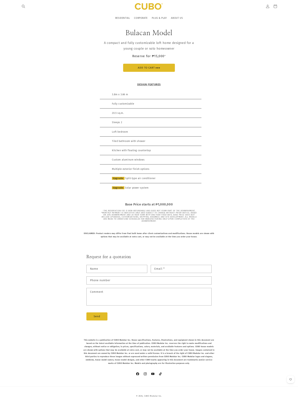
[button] (23, 6)
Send (97, 316)
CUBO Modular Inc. (153, 396)
